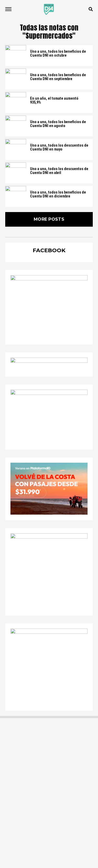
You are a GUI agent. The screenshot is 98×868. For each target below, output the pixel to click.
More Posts (49, 219)
